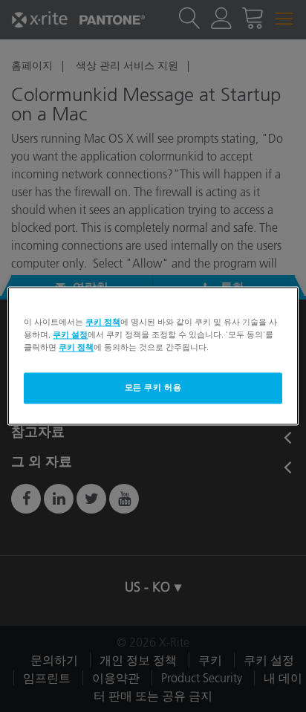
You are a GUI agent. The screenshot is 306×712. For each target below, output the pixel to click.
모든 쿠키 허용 (153, 388)
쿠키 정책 (102, 322)
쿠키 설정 (70, 335)
